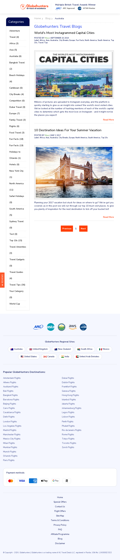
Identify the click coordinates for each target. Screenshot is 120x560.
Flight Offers (60, 511)
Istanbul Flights (69, 399)
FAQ (60, 529)
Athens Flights (9, 382)
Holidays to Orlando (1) (15, 155)
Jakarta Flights (68, 403)
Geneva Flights (69, 391)
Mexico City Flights (11, 438)
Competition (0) (17, 100)
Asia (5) (13, 49)
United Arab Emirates (89, 356)
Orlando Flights (10, 456)
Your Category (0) (16, 294)
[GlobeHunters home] (34, 6)
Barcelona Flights (11, 399)
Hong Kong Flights (70, 395)
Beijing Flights (9, 403)
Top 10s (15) (15, 240)
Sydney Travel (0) (16, 224)
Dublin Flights (68, 382)
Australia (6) (15, 56)
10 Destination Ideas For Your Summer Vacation (67, 130)
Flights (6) (14, 126)
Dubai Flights (68, 378)
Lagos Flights (68, 412)
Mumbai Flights (10, 447)
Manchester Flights (11, 434)
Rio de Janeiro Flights (71, 430)
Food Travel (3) (16, 132)
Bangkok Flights (10, 395)
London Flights (10, 421)
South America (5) (16, 212)
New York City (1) (16, 174)
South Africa (86, 349)
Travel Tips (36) (17, 284)
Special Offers (60, 502)
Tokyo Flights (68, 438)
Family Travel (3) (17, 119)
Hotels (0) (14, 164)
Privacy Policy (60, 525)
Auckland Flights (10, 386)
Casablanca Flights (12, 412)
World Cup (14, 303)
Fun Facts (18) (16, 139)
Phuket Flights (68, 426)
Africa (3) (13, 43)
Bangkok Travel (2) (17, 65)
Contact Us (60, 506)
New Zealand (64, 349)
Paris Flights (9, 460)
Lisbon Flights (68, 416)
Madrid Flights (9, 430)
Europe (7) (14, 113)
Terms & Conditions (60, 520)
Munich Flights (9, 451)
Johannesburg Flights (71, 408)
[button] (2, 280)
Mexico (106, 349)
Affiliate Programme (60, 534)
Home (60, 497)
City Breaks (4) (16, 94)
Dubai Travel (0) (17, 107)
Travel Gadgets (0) (17, 262)
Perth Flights (67, 421)
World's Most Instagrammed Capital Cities (64, 33)
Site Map (60, 515)
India (67, 356)
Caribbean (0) (15, 87)
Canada (50, 356)
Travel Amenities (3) (17, 250)
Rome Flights (68, 434)
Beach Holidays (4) (17, 78)
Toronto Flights (69, 443)
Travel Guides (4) (16, 275)
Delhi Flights (9, 416)
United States (30, 356)
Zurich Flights (68, 447)
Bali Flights (8, 391)
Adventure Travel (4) (14, 34)
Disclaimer (60, 543)
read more (108, 119)
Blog (60, 538)
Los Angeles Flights (12, 426)
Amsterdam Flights (12, 378)
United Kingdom (40, 349)
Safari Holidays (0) (16, 199)
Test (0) (13, 234)
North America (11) (16, 186)
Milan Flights (9, 443)
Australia (18, 349)
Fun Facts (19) (16, 145)
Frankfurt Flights (69, 386)
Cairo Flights (9, 408)
